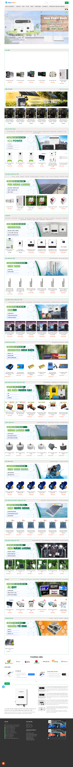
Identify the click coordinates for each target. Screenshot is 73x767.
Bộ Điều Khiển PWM (55, 382)
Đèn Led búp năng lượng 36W (31, 571)
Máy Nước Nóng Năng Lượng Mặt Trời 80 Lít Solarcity (63, 531)
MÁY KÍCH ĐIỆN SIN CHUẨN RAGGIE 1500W (20, 373)
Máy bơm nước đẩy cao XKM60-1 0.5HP (63, 492)
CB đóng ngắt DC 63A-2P (63, 206)
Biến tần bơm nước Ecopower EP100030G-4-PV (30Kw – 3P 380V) (31, 120)
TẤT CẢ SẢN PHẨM (10, 6)
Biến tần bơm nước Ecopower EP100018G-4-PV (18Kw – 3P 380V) (52, 120)
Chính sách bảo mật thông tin (31, 735)
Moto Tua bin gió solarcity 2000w (41, 453)
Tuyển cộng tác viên (29, 737)
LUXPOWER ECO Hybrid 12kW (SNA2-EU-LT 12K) (53, 250)
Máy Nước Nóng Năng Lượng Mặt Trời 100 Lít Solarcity (53, 531)
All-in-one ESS (52, 218)
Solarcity (17, 176)
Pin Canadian (42, 176)
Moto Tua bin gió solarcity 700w (9, 453)
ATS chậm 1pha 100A (31, 80)
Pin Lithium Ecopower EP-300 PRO (20, 164)
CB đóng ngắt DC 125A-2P (41, 206)
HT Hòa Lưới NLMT (28, 302)
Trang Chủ (18, 6)
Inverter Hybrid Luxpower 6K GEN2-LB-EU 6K (31, 250)
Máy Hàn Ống (43, 500)
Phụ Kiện (66, 176)
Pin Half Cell (62, 176)
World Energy (56, 176)
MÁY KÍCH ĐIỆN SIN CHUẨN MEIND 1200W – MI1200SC (31, 373)
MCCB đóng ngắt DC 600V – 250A (63, 81)
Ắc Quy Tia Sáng (58, 579)
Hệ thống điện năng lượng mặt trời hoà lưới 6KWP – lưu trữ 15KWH (41, 333)
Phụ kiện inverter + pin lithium (30, 218)
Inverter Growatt (23, 219)
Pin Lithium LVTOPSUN (37, 131)
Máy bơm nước (9, 461)
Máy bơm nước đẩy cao (54, 461)
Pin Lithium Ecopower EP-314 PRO (31, 164)
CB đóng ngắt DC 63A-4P (52, 206)
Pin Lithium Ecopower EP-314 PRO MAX (9, 250)
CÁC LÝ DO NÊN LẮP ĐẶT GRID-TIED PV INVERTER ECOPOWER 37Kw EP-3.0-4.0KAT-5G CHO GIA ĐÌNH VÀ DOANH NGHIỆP (57, 701)
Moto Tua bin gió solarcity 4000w (63, 453)
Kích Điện (66, 342)
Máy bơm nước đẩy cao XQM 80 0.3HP (31, 492)
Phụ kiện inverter (58, 218)
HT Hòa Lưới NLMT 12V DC (46, 302)
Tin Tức (27, 6)
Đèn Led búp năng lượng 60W (9, 571)
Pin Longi (51, 176)
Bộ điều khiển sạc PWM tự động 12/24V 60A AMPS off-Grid (52, 413)
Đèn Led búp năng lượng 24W (42, 571)
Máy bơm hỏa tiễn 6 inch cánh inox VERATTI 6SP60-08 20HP (31, 289)
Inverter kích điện (39, 218)
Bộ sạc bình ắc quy (51, 579)
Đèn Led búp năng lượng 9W (63, 571)
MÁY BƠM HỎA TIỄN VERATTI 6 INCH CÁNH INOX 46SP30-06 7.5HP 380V (20, 290)
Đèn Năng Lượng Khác (64, 540)
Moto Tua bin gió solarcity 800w (20, 453)
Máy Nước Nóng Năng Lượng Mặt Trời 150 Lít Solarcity (20, 531)
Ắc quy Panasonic (28, 579)
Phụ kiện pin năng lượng (34, 176)
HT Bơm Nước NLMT (64, 302)
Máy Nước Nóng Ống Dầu (63, 500)
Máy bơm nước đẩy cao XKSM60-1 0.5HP (20, 492)
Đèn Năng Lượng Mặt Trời (12, 540)
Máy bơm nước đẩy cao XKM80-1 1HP (52, 492)
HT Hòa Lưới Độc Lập (36, 302)
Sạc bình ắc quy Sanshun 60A (20, 610)
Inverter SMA (29, 219)
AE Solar (13, 176)
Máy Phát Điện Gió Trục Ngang (53, 422)
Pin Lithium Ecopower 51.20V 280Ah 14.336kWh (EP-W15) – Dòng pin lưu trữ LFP (52, 165)
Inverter (7, 215)
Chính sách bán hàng (30, 733)
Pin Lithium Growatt (45, 131)
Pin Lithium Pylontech (20, 131)
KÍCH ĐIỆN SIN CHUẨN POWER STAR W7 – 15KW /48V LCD (9, 373)
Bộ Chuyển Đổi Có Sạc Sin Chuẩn (58, 342)
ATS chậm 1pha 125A (52, 80)
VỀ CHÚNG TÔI (45, 6)
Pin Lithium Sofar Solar (11, 131)
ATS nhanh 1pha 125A (9, 80)
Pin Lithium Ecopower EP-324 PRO (9, 164)
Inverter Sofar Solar (49, 219)
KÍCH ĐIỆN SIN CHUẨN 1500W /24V (63, 373)
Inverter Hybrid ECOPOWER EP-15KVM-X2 (20, 250)
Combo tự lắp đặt (11, 302)
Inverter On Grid (21, 218)
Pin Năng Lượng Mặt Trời (12, 174)
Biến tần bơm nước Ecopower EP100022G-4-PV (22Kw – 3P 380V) (42, 120)
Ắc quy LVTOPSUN (36, 579)
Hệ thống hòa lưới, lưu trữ (20, 302)
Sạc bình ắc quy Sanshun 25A (52, 610)
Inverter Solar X (65, 218)
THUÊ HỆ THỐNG (38, 6)
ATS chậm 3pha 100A (20, 80)
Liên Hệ (31, 6)
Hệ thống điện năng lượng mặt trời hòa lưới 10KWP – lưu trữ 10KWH (20, 333)
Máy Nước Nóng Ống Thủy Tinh (52, 500)
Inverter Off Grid (14, 218)
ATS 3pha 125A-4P (9, 206)
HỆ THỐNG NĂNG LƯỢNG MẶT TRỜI (13, 299)
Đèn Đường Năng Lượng (36, 540)
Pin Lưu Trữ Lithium (10, 129)
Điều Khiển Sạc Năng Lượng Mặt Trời (15, 382)
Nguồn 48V (66, 618)
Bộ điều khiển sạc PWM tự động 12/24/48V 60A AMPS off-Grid (31, 413)
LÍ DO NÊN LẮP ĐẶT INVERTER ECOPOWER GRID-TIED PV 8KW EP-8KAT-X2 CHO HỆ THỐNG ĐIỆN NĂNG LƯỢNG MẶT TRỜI (57, 687)
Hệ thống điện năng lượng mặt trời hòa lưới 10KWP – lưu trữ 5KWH (31, 333)
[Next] (67, 674)
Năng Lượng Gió (9, 422)
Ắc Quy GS (22, 579)
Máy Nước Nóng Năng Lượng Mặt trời (15, 500)
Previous (6, 27)
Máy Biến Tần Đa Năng (56, 302)
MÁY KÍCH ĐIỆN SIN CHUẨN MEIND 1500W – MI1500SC (53, 373)
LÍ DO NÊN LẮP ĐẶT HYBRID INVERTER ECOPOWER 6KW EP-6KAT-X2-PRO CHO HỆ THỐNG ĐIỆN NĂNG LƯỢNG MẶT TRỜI (57, 694)
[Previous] (6, 674)
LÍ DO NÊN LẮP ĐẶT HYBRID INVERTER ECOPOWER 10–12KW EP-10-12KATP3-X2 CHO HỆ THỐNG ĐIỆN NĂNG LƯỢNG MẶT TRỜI (20, 709)
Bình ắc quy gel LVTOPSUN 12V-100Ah (63, 610)
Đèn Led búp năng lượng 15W (52, 571)
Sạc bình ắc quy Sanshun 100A (31, 610)
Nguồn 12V (51, 618)
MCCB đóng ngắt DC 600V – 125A (31, 207)
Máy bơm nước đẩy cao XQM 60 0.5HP (42, 492)
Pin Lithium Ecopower (28, 131)
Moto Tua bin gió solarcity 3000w (52, 453)
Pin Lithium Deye (53, 131)
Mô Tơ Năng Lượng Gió (64, 422)
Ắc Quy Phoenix (65, 579)
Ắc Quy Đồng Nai (43, 579)
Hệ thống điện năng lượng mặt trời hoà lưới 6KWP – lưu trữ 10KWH (52, 333)
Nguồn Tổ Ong (9, 618)
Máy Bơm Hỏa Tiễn (10, 258)
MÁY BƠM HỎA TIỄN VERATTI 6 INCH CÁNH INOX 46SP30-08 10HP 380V (9, 290)
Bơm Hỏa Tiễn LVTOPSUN (63, 258)
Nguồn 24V (56, 618)
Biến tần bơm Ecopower (64, 89)
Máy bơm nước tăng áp (64, 461)
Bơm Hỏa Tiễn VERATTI (54, 258)
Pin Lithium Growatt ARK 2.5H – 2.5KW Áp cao (63, 164)
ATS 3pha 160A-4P (42, 80)
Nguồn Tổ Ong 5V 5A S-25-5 (9, 649)
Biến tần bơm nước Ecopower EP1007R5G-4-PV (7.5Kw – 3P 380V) (9, 120)
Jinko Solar (27, 176)
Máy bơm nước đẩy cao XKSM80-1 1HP (9, 492)
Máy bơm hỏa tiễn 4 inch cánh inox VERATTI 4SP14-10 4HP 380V (52, 289)
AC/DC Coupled (46, 218)
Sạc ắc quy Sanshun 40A (42, 609)
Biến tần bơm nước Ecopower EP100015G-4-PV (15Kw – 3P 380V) (63, 120)
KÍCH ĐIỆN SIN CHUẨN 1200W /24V (42, 373)
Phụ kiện (7, 50)
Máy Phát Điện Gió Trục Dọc (42, 422)
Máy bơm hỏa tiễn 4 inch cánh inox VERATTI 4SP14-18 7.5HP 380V (41, 289)
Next (67, 27)
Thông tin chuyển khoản (30, 739)
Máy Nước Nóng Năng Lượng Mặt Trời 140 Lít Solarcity (31, 531)
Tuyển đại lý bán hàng (30, 738)
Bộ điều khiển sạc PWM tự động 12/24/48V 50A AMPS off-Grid (41, 413)
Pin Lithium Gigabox (36, 132)
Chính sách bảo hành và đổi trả (31, 734)
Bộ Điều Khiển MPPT (47, 382)
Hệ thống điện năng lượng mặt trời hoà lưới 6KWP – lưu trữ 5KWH (63, 333)
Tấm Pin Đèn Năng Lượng (46, 540)
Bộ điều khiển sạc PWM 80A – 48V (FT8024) (20, 413)
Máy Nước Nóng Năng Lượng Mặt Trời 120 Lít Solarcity (42, 531)
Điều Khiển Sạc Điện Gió (64, 382)
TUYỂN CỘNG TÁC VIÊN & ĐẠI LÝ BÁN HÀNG (57, 6)
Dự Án (23, 6)
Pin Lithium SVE (59, 131)
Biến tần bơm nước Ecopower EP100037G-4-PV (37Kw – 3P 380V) (20, 120)
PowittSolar (22, 176)
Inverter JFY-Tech (36, 219)
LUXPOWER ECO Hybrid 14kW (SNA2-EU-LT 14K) (42, 250)
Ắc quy (65, 131)
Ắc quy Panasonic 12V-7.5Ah (42, 164)
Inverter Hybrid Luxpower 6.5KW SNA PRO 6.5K (63, 250)
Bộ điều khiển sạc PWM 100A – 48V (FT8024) (10, 413)
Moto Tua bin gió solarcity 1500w (31, 453)
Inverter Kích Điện (10, 342)
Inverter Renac (42, 219)
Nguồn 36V (61, 618)
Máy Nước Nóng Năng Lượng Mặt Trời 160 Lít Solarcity (10, 531)
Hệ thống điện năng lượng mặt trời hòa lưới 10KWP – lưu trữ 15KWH (9, 333)
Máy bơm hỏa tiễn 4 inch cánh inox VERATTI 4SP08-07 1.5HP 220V (63, 289)
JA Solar (46, 176)
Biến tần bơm (8, 89)
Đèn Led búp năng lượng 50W (20, 571)
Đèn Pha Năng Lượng (55, 540)
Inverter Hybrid (7, 218)
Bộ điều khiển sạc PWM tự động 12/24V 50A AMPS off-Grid (63, 413)
